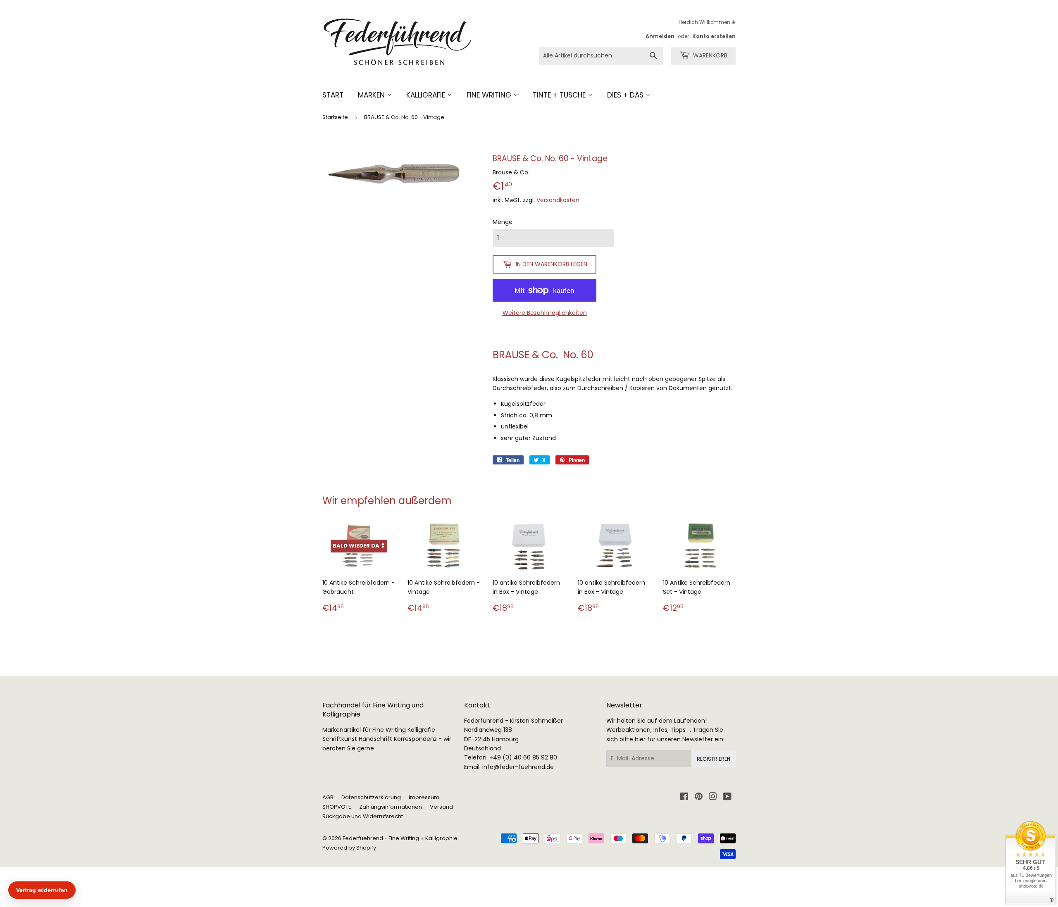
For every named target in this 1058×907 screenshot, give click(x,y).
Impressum (424, 797)
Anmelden (660, 36)
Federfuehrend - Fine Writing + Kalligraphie (400, 838)
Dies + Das (626, 95)
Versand (441, 807)
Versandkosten (557, 200)
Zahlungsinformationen (390, 807)
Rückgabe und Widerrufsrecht (362, 816)
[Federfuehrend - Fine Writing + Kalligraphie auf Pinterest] (698, 797)
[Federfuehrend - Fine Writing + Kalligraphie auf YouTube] (727, 797)
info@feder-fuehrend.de (518, 767)
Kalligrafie (426, 95)
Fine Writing (490, 95)
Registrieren (713, 758)
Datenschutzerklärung (371, 797)
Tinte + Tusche (560, 95)
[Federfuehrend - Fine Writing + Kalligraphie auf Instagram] (713, 797)
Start (332, 95)
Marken (372, 95)
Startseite (335, 117)
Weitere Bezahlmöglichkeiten (545, 313)
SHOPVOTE (336, 807)
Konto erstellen (714, 36)
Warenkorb (709, 55)
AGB (328, 797)
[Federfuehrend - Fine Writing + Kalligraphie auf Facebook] (684, 797)
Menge (502, 222)
